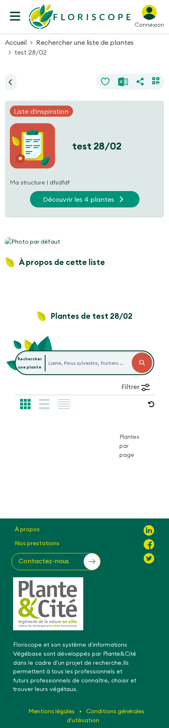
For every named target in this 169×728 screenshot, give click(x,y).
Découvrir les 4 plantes (79, 199)
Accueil (16, 42)
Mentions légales (52, 711)
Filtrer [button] (131, 386)
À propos (27, 529)
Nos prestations (37, 543)
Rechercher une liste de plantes (85, 42)
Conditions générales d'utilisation (105, 715)
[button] (151, 404)
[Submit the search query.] (142, 362)
